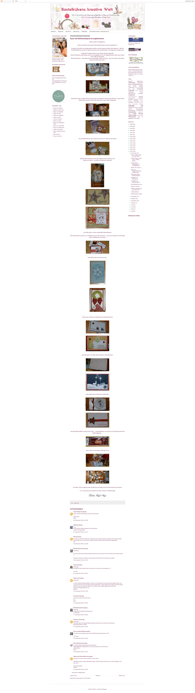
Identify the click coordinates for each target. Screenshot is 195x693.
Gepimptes (131, 92)
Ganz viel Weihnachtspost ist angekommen (136, 171)
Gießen (141, 92)
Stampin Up (135, 106)
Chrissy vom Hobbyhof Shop (88, 235)
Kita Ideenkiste (77, 643)
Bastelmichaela (77, 607)
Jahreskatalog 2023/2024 (135, 98)
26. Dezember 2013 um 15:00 (80, 560)
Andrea (85, 55)
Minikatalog (136, 101)
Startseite (53, 31)
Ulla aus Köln (56, 134)
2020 (131, 136)
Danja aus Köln (57, 113)
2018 (131, 140)
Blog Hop (137, 84)
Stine (105, 158)
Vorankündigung (140, 115)
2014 (131, 149)
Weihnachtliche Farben (136, 193)
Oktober (133, 198)
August (133, 202)
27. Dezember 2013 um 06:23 (80, 603)
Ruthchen (99, 394)
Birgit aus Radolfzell (58, 111)
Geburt (136, 90)
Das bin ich (68, 31)
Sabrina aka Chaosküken (79, 656)
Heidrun (75, 578)
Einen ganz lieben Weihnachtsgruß (135, 175)
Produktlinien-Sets (137, 102)
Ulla (91, 98)
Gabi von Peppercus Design (101, 98)
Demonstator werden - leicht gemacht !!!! (99, 31)
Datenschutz (76, 31)
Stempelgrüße (131, 110)
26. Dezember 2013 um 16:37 (80, 573)
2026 (131, 124)
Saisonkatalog (135, 104)
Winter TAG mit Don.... (136, 167)
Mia (97, 158)
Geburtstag (141, 90)
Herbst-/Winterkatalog (132, 96)
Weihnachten (132, 117)
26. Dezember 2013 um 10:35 (80, 520)
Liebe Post (76, 503)
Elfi (87, 138)
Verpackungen (132, 115)
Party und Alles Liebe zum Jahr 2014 (136, 155)
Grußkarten (131, 95)
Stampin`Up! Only (132, 107)
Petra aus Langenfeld (58, 125)
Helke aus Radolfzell (58, 115)
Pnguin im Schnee (135, 186)
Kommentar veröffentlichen (78, 672)
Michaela (106, 394)
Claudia (97, 317)
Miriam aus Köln (57, 120)
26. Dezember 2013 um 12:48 (80, 543)
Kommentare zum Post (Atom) (83, 678)
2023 (131, 130)
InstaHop (141, 96)
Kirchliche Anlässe (133, 99)
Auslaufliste (140, 82)
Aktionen (130, 81)
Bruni (111, 355)
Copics (141, 86)
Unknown (75, 619)
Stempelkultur (132, 112)
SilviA (74, 525)
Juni (132, 207)
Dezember (134, 153)
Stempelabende (139, 109)
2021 (131, 134)
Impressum (60, 31)
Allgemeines (140, 81)
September (134, 200)
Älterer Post (122, 675)
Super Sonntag (138, 113)
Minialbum (130, 101)
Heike (91, 317)
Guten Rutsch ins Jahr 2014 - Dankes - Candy (136, 159)
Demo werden (137, 87)
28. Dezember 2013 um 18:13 (80, 669)
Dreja (106, 355)
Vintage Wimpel (135, 191)
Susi (105, 257)
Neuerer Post (73, 675)
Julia (74, 564)
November (134, 196)
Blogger (104, 689)
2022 (131, 132)
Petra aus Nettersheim (58, 127)
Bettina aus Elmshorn (58, 110)
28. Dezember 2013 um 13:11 (80, 651)
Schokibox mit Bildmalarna (134, 178)
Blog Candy (131, 84)
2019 (131, 138)
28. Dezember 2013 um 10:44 (80, 638)
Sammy (141, 104)
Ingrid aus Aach (57, 117)
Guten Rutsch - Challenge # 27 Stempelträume (135, 164)
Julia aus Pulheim (57, 119)
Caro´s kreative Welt (78, 631)
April (132, 211)
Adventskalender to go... (137, 184)
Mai (132, 209)
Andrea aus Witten (57, 108)
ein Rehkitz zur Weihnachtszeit (135, 181)
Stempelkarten (139, 110)
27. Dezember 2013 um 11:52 (80, 626)
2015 (131, 147)
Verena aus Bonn (57, 136)
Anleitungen (84, 31)
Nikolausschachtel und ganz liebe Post (136, 189)
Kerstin (100, 257)
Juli (132, 204)
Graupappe (140, 93)
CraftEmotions (131, 87)
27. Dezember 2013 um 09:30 (80, 614)
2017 (131, 143)
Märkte (141, 101)
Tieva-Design (76, 511)
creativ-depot (137, 118)
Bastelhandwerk (77, 548)
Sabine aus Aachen (58, 129)
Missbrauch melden (134, 215)
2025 (131, 126)
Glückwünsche (131, 93)
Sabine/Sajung (85, 98)
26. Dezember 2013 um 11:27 (80, 532)
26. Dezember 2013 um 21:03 (80, 591)
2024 (131, 128)
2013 (131, 151)
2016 (131, 145)
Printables (130, 102)
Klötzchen (141, 99)
